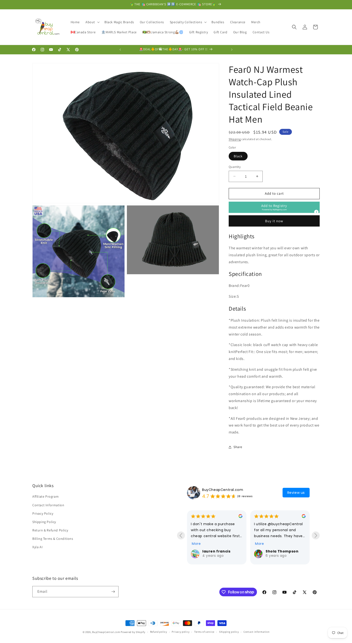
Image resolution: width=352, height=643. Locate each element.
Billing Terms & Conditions (52, 538)
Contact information (256, 631)
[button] (92, 22)
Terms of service (204, 631)
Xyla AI (37, 547)
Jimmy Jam (279, 551)
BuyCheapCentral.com (222, 489)
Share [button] (237, 447)
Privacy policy (180, 631)
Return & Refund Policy (50, 530)
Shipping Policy (44, 522)
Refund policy (158, 631)
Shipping (235, 139)
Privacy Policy (42, 513)
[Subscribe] (113, 591)
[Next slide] (316, 535)
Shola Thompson (220, 551)
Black (238, 156)
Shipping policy (229, 631)
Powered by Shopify (133, 632)
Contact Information (48, 505)
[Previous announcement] (120, 49)
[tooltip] (316, 212)
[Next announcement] (232, 49)
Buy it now (274, 221)
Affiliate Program (45, 496)
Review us (296, 492)
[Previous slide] (181, 535)
